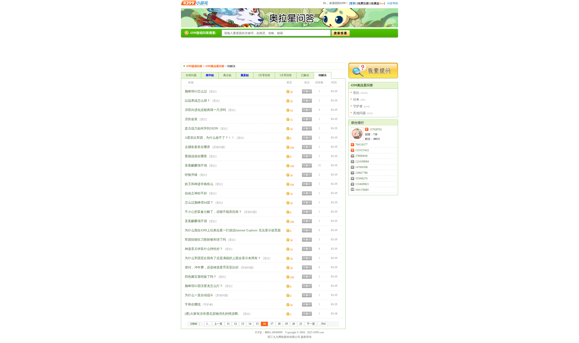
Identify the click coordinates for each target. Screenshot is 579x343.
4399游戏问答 (194, 66)
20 (293, 323)
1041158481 (362, 189)
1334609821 (362, 184)
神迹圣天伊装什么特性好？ (204, 249)
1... (208, 323)
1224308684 (362, 161)
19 (286, 323)
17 (272, 323)
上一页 (218, 323)
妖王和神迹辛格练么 (199, 184)
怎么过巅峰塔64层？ (199, 202)
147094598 (361, 167)
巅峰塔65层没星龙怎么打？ (204, 286)
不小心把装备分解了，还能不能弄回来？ (213, 212)
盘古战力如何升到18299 (201, 128)
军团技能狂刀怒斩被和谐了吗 (205, 239)
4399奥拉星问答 (214, 66)
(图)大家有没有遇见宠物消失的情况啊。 (213, 313)
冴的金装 (191, 119)
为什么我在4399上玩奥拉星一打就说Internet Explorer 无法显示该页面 (233, 230)
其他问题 (218, 147)
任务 (356, 99)
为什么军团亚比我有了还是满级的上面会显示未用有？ (223, 258)
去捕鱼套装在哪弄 (197, 147)
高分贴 (227, 75)
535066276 (361, 178)
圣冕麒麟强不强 (196, 165)
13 (242, 323)
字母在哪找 (193, 304)
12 (235, 323)
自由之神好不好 (196, 193)
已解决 (305, 75)
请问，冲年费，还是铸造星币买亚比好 (212, 267)
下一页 (311, 323)
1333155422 (362, 150)
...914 (322, 323)
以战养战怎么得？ (197, 100)
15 (257, 323)
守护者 (208, 304)
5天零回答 (286, 75)
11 (228, 323)
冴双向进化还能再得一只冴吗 (205, 110)
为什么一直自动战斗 (199, 295)
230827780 (361, 172)
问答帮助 (392, 3)
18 (279, 323)
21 (300, 323)
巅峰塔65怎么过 (196, 91)
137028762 (376, 129)
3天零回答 (264, 75)
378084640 (361, 155)
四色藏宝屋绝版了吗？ (200, 276)
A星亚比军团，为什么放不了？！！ (210, 137)
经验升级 (191, 174)
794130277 (361, 144)
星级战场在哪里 (196, 156)
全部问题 (191, 75)
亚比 (213, 91)
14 (250, 323)
